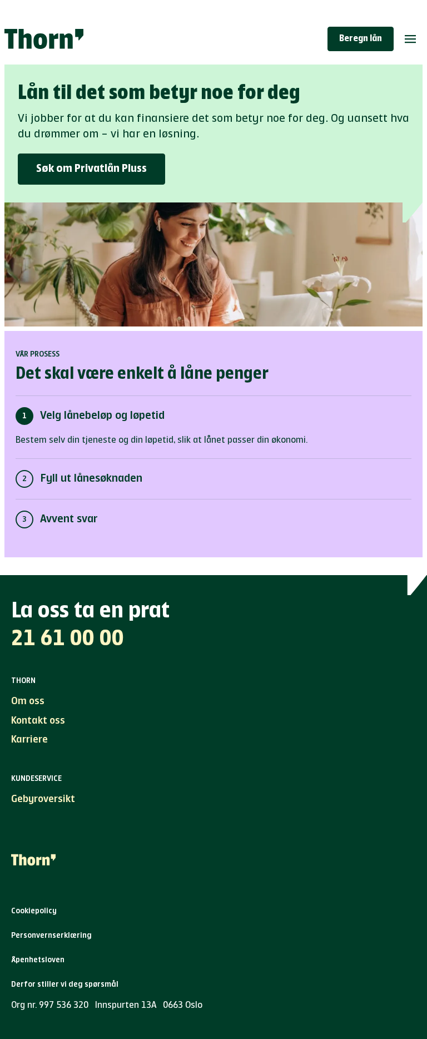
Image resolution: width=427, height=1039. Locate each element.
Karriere (29, 740)
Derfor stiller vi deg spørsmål (64, 984)
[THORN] (43, 39)
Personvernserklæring (51, 935)
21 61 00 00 (67, 639)
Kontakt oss (38, 721)
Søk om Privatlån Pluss (91, 169)
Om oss (27, 701)
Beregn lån (360, 38)
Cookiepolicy (34, 911)
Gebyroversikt (43, 799)
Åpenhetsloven (37, 960)
